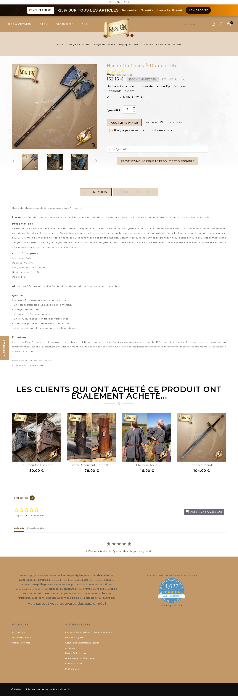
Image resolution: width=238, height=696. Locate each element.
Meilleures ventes (21, 642)
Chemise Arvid (146, 465)
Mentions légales (74, 637)
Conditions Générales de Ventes (82, 642)
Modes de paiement (76, 653)
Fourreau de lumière (36, 465)
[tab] (19, 529)
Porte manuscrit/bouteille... (92, 465)
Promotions (18, 632)
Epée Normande (202, 465)
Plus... (85, 24)
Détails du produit (135, 192)
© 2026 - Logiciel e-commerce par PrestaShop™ (40, 689)
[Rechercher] (213, 24)
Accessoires (64, 24)
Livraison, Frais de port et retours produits (88, 632)
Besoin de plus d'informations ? (31, 360)
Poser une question (121, 74)
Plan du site (72, 668)
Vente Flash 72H (119, 2)
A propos (70, 647)
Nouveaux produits (22, 637)
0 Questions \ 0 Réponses (30, 515)
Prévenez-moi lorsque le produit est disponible (157, 161)
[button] (204, 512)
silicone (137, 342)
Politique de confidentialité (79, 658)
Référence (114, 97)
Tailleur (43, 24)
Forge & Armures (18, 24)
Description (95, 192)
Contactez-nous (74, 663)
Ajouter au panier (124, 122)
